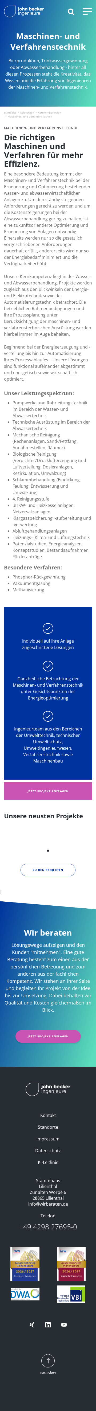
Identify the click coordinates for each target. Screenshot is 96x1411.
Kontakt (48, 1115)
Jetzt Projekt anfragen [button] (48, 791)
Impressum (48, 1139)
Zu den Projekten (48, 870)
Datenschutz (48, 1151)
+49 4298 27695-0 (48, 1227)
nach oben (48, 1372)
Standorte (48, 1127)
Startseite (10, 112)
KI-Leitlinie (48, 1162)
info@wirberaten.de (48, 1204)
